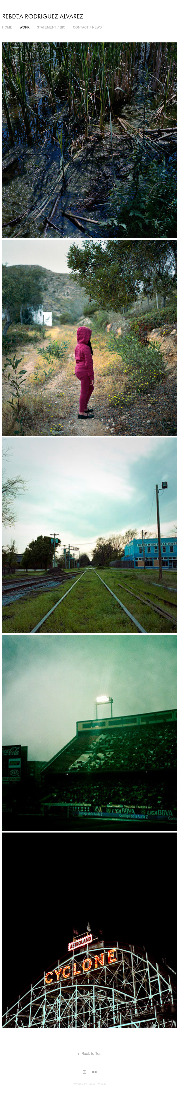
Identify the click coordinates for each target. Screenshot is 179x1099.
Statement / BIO (51, 27)
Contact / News (87, 27)
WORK (24, 27)
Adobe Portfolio (97, 1083)
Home (7, 27)
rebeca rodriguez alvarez (42, 16)
